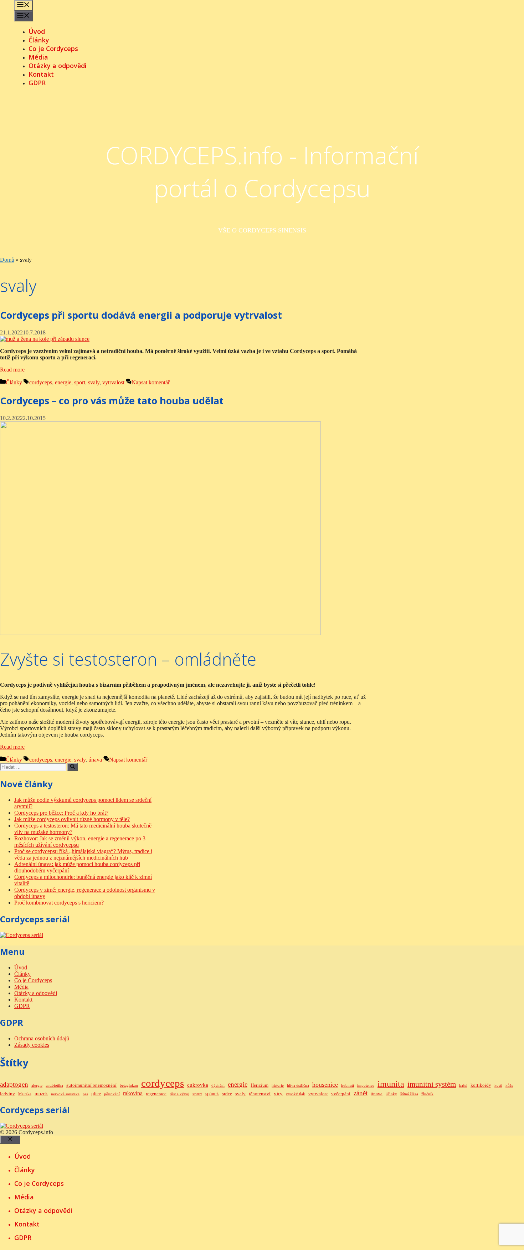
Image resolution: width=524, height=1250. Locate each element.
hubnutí (347, 1085)
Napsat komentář (151, 382)
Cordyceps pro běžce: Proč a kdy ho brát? (61, 813)
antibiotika (54, 1085)
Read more (12, 370)
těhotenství (260, 1093)
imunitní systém (431, 1084)
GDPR (37, 82)
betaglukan (129, 1085)
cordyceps (40, 382)
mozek (41, 1093)
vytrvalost (113, 382)
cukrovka (197, 1085)
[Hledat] (72, 767)
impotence (365, 1085)
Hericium (259, 1085)
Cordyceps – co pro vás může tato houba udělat (112, 400)
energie (63, 382)
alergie (36, 1085)
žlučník (427, 1094)
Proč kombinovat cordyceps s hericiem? (59, 903)
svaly (93, 382)
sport (79, 382)
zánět (361, 1093)
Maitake (24, 1094)
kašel (463, 1085)
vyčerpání (340, 1093)
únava (95, 760)
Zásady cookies (31, 1045)
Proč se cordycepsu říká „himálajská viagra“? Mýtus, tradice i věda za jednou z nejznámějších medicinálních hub (83, 854)
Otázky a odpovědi (58, 65)
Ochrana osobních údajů (41, 1038)
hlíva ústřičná (298, 1085)
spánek (212, 1093)
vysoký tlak (295, 1094)
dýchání (218, 1085)
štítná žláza (409, 1094)
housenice (325, 1084)
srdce (227, 1093)
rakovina (133, 1093)
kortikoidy (481, 1085)
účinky (391, 1094)
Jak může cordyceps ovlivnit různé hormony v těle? (72, 819)
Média (38, 57)
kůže (509, 1085)
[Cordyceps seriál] (21, 935)
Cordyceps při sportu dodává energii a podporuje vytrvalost (141, 315)
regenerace (156, 1093)
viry (278, 1093)
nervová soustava (65, 1094)
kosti (498, 1085)
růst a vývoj (179, 1094)
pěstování (112, 1094)
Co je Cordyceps (53, 48)
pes (85, 1094)
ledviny (7, 1093)
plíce (96, 1093)
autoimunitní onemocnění (91, 1085)
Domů (7, 260)
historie (278, 1085)
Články (39, 40)
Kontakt (41, 74)
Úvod (37, 31)
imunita (390, 1083)
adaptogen (14, 1084)
